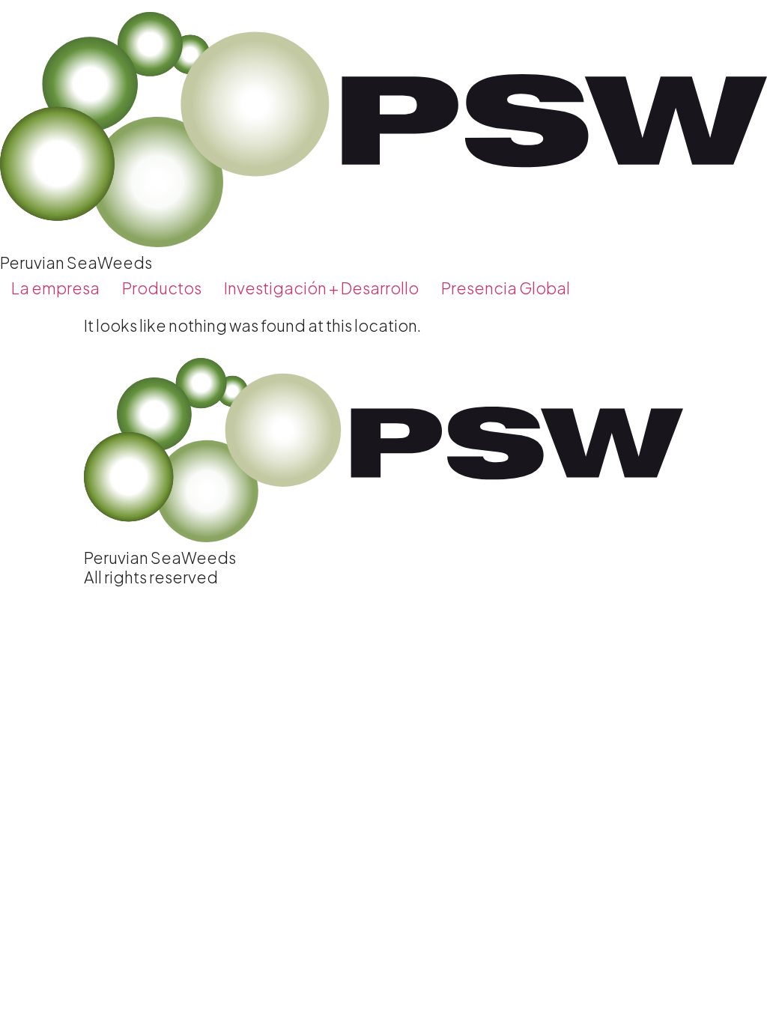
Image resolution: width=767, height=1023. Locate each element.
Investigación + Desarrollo (321, 288)
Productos (161, 288)
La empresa (55, 288)
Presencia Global (505, 288)
